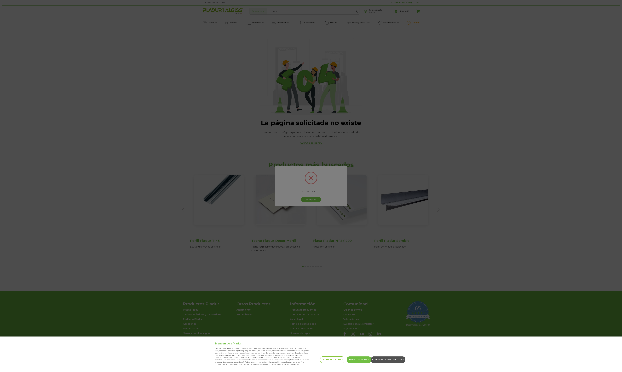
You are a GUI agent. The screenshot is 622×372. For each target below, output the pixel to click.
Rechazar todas (332, 359)
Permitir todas (359, 359)
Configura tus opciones (388, 359)
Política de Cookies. (291, 364)
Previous (614, 362)
